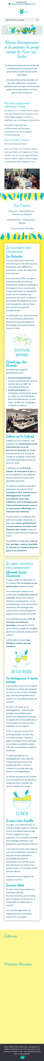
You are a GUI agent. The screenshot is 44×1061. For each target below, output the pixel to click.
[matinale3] (22, 188)
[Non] (41, 1052)
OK (22, 1057)
